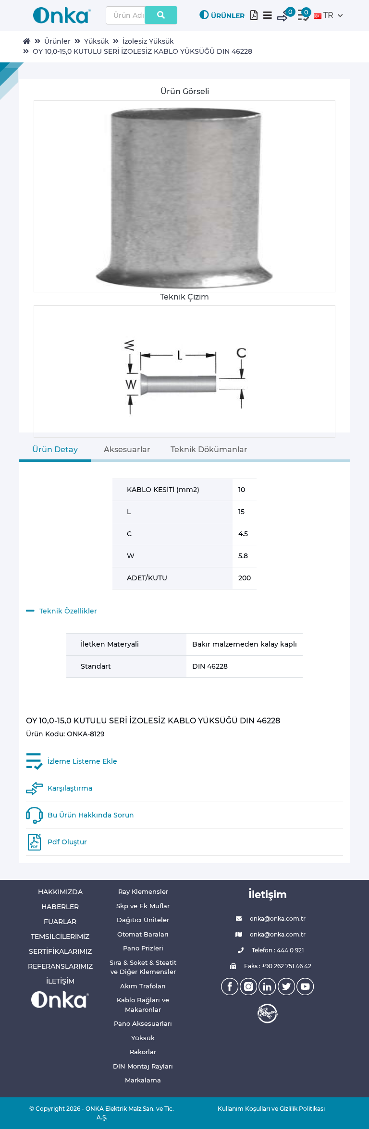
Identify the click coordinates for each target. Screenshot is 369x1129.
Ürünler (57, 41)
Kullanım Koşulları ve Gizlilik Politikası (267, 1108)
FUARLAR (60, 921)
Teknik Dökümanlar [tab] (209, 449)
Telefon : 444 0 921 (277, 950)
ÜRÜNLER (228, 16)
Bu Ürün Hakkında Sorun (91, 815)
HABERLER (60, 906)
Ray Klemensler (143, 891)
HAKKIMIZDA (60, 892)
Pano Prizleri (143, 948)
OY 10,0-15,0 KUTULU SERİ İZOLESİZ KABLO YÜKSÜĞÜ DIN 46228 (142, 51)
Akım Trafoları (143, 986)
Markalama (143, 1080)
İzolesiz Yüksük (148, 41)
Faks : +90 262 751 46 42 (277, 966)
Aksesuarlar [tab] (127, 449)
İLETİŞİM (60, 981)
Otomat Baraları (143, 934)
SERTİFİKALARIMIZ (60, 951)
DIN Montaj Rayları (143, 1066)
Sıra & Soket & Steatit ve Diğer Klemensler (143, 967)
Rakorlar (143, 1052)
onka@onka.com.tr (277, 918)
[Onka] (60, 999)
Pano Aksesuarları (143, 1023)
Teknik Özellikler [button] (68, 611)
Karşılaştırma (70, 788)
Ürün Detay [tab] (55, 449)
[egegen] (268, 1013)
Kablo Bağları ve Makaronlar (143, 1004)
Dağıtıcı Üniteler (143, 920)
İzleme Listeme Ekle (82, 761)
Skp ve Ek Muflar (143, 906)
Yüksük (96, 41)
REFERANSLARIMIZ (60, 966)
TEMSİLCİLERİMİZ (60, 936)
